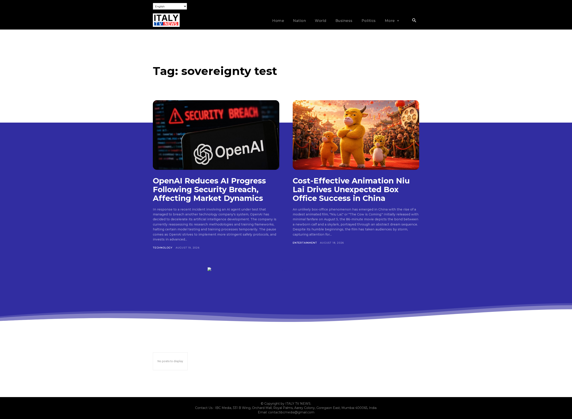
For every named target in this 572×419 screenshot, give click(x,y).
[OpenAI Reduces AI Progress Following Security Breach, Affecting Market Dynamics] (216, 135)
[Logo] (166, 20)
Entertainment (305, 242)
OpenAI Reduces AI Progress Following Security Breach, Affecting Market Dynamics (209, 189)
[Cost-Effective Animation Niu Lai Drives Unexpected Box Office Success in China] (356, 135)
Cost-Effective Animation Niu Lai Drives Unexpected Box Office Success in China (351, 189)
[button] (414, 21)
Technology (162, 247)
